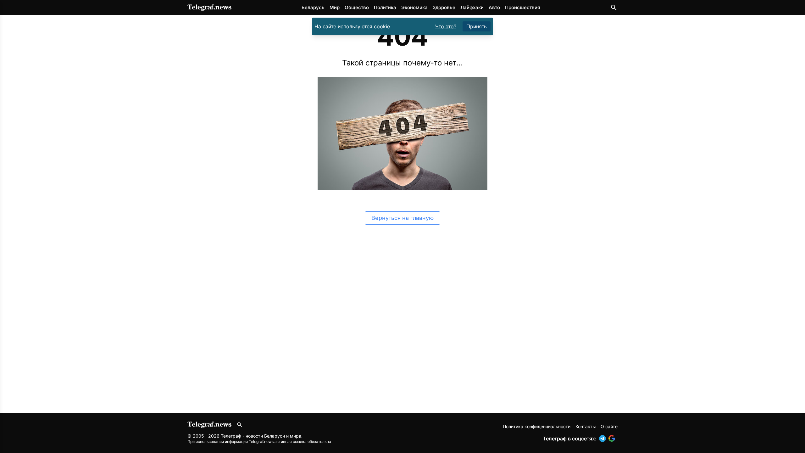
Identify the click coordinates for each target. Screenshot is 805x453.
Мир (335, 7)
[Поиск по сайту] (614, 7)
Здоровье (444, 7)
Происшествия (522, 7)
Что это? (445, 26)
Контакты (585, 426)
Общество (357, 7)
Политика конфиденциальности (536, 426)
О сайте (609, 426)
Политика (385, 7)
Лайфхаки (472, 7)
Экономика (414, 7)
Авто (494, 7)
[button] (603, 438)
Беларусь (313, 7)
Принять (476, 26)
